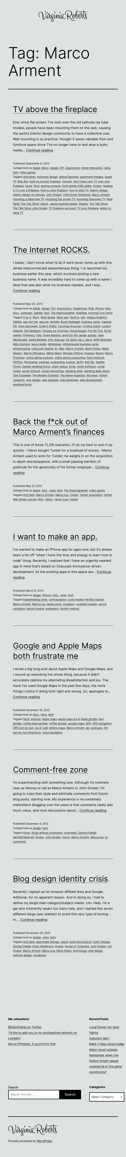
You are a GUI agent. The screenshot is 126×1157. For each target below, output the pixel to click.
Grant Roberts (52, 335)
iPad (91, 308)
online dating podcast (39, 357)
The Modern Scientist (45, 375)
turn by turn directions (27, 732)
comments (70, 832)
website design (22, 955)
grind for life (70, 335)
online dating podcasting (69, 357)
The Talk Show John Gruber (30, 208)
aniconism (29, 176)
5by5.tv (74, 317)
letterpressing (21, 348)
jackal (82, 335)
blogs (26, 832)
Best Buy (23, 181)
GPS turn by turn (23, 727)
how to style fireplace (54, 190)
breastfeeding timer (35, 599)
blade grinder (89, 719)
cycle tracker (76, 599)
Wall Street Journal (24, 499)
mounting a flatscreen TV (28, 199)
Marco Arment (101, 194)
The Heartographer (62, 312)
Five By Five (95, 330)
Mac (61, 348)
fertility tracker (94, 599)
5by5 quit (62, 317)
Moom (100, 353)
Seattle (38, 312)
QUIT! (79, 362)
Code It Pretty (47, 326)
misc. (16, 312)
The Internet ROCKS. (51, 250)
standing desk (74, 371)
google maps (76, 723)
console (67, 181)
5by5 (36, 317)
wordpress (39, 955)
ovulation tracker (86, 604)
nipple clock (54, 604)
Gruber (97, 185)
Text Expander (22, 375)
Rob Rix (89, 362)
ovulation (68, 604)
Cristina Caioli (91, 326)
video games (28, 172)
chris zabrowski (28, 326)
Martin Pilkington (34, 353)
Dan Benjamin (32, 330)
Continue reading (39, 150)
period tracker (35, 608)
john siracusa (56, 339)
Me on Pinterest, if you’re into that (32, 1044)
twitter (103, 375)
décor (45, 167)
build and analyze (80, 941)
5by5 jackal (48, 317)
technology (80, 950)
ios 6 (38, 727)
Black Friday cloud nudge (106, 1044)
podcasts (26, 312)
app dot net (30, 321)
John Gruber (53, 194)
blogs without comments (47, 832)
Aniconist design (47, 176)
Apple (36, 167)
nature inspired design (63, 203)
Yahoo (49, 499)
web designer (50, 380)
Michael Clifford (73, 353)
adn (83, 317)
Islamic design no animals (29, 194)
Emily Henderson (42, 946)
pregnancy (52, 608)
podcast (44, 362)
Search (13, 1087)
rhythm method (69, 608)
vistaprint (19, 380)
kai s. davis (85, 339)
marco (66, 837)
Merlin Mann (54, 353)
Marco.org (61, 494)
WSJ (40, 499)
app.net (44, 321)
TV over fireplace (88, 208)
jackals (92, 335)
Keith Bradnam (102, 339)
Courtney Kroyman (69, 326)
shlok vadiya (59, 366)
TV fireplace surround (62, 208)
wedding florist (22, 384)
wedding (81, 312)
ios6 (45, 727)
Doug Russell (78, 330)
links (108, 308)
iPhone (99, 308)
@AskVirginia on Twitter (25, 1027)
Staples (83, 203)
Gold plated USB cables (77, 185)
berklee (54, 321)
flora (36, 185)
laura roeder (39, 344)
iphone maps (57, 727)
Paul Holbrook (96, 357)
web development (91, 380)
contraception (57, 599)
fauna (28, 185)
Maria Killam (64, 950)
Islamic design (98, 190)
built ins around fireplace (45, 181)
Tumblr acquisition (91, 494)
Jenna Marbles (38, 339)
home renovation (92, 167)
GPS (88, 723)
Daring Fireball (87, 832)
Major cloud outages (103, 1049)
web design (33, 380)
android (36, 719)
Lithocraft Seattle (42, 348)
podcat (70, 362)
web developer (69, 380)
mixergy (89, 353)
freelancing (80, 308)
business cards (91, 321)
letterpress (54, 344)
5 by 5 (27, 317)
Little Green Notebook (77, 194)
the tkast (92, 375)
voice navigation (52, 732)
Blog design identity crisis (60, 879)
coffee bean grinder (35, 723)
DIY (62, 167)
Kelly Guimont (21, 344)
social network (31, 371)
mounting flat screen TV (60, 199)
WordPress (44, 1141)
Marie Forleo (92, 348)
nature (44, 203)
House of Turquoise (77, 946)
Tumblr (74, 494)
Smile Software (86, 366)
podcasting (58, 362)
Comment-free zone (50, 769)
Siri (106, 727)
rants (107, 167)
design (54, 167)
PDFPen (18, 362)
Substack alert (99, 1038)
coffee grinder (58, 723)
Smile (72, 366)
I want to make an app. (55, 536)
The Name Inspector (72, 375)
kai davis (71, 339)
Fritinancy (29, 335)
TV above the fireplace (55, 109)
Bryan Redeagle (70, 321)
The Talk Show (98, 203)
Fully (39, 335)
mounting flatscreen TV (90, 199)
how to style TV (78, 190)
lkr (56, 348)
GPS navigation (102, 723)
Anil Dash (29, 494)
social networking (53, 371)
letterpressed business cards (80, 344)
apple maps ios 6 (68, 719)
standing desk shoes (96, 371)
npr (88, 727)
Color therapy (101, 941)
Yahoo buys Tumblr (66, 499)
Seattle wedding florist (36, 366)
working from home (100, 312)
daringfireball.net (23, 837)
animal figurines (69, 176)
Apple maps (49, 719)
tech (15, 172)
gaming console (51, 185)
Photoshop (31, 362)
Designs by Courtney (55, 330)
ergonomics (72, 167)
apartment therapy (91, 176)
